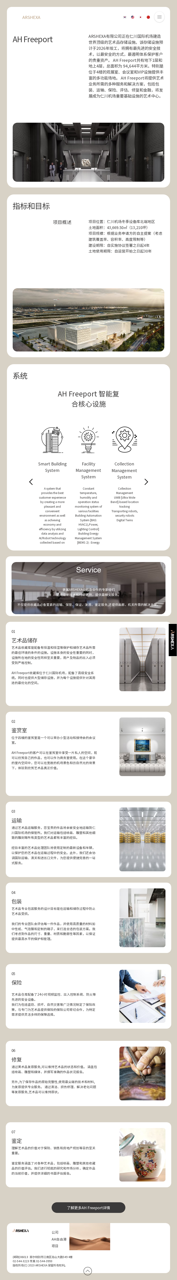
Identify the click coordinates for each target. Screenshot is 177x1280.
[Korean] (125, 17)
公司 (55, 1232)
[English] (132, 17)
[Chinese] (148, 17)
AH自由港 (59, 1239)
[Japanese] (140, 17)
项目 (55, 1245)
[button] (159, 16)
